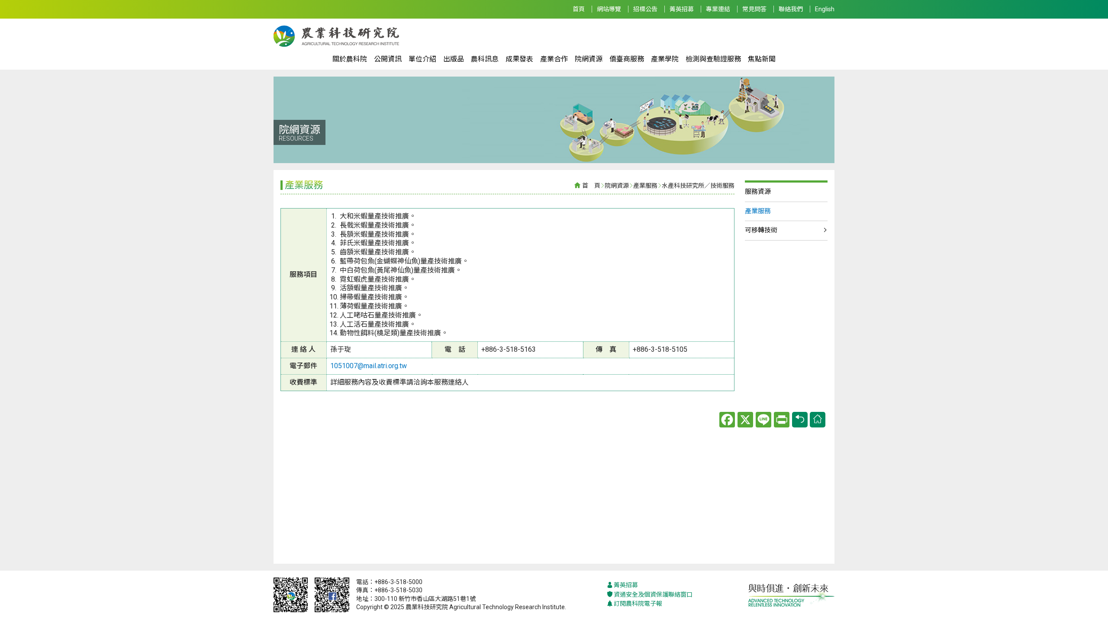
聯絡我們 (791, 9)
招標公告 (645, 9)
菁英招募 (682, 9)
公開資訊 (388, 59)
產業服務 (645, 185)
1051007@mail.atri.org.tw (368, 366)
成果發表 (519, 59)
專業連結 (718, 9)
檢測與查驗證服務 (713, 59)
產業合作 (554, 59)
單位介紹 (422, 59)
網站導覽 (609, 9)
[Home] (817, 419)
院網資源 (588, 59)
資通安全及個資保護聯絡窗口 (653, 594)
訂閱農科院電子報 (638, 603)
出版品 (453, 59)
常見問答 (754, 9)
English (824, 9)
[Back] (800, 419)
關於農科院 (349, 59)
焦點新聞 (762, 59)
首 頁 (591, 185)
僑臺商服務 (626, 59)
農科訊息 (485, 59)
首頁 (579, 9)
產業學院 (665, 59)
